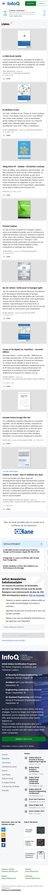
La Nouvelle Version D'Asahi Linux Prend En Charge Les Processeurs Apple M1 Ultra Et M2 (21, 551)
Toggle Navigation (3, 3)
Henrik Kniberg (8, 377)
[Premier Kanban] (24, 210)
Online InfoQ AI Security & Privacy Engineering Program (37, 760)
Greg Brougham (9, 71)
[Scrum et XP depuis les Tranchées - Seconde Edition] (24, 333)
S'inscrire (5, 758)
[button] (23, 635)
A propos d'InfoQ (8, 782)
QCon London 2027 (36, 811)
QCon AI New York (36, 805)
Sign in (42, 3)
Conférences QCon (9, 767)
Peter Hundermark (10, 130)
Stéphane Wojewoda (34, 130)
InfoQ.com (7, 440)
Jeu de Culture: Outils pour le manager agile (22, 288)
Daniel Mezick (8, 313)
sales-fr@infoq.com (32, 871)
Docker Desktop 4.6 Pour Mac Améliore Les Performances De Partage (20, 567)
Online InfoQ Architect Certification (34, 770)
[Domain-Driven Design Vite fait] (24, 401)
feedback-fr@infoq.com (9, 871)
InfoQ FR (6, 191)
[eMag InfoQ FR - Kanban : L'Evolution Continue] (24, 150)
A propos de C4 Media (10, 786)
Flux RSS (11, 23)
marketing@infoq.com (32, 878)
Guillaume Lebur (25, 440)
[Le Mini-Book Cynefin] (24, 39)
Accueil (5, 754)
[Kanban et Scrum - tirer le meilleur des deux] (24, 458)
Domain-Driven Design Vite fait (16, 417)
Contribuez (6, 775)
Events (4, 771)
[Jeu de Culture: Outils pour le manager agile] (24, 271)
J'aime (8, 79)
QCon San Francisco (37, 799)
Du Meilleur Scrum (11, 110)
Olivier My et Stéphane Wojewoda (16, 73)
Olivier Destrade (28, 313)
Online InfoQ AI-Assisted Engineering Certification (37, 791)
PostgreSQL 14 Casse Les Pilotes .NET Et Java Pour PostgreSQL (21, 559)
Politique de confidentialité (11, 890)
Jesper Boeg (7, 251)
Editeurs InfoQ (7, 779)
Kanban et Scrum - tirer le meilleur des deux (23, 475)
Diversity (5, 790)
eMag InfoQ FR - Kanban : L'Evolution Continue (23, 166)
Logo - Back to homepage (14, 3)
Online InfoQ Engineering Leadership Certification (34, 780)
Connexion (6, 763)
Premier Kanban (10, 226)
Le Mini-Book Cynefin (12, 56)
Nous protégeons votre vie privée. (13, 640)
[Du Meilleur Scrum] (24, 93)
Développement (12, 544)
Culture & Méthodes (10, 471)
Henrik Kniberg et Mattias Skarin (16, 500)
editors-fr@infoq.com (8, 878)
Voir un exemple (36, 595)
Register (30, 3)
